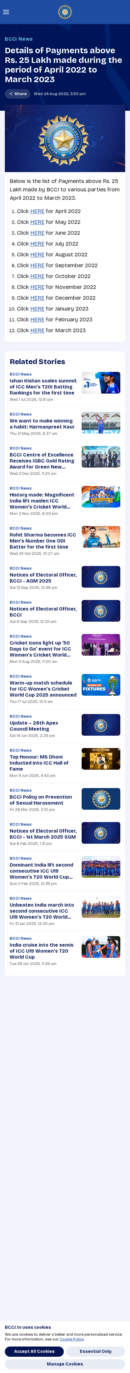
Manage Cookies (65, 1364)
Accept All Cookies (34, 1351)
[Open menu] (6, 12)
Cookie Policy (72, 1339)
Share (21, 93)
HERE (37, 211)
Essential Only (96, 1351)
